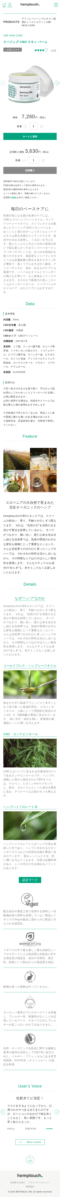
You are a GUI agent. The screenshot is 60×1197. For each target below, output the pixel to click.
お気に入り (13, 49)
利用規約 (30, 1186)
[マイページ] (10, 5)
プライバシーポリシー (39, 1182)
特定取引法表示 (17, 1182)
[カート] (4, 5)
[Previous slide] (3, 83)
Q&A (14, 197)
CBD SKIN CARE (13, 35)
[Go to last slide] (3, 1112)
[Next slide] (56, 83)
